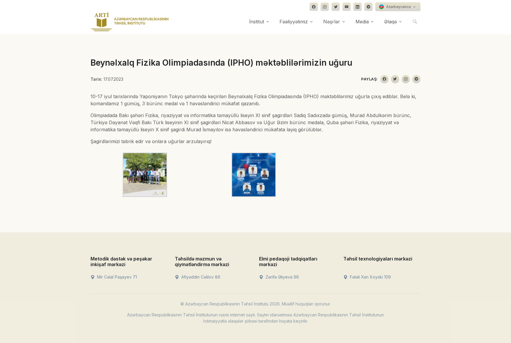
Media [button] (362, 22)
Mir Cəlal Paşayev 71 (116, 276)
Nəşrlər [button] (331, 22)
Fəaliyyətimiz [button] (293, 22)
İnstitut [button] (256, 22)
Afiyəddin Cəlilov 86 (200, 276)
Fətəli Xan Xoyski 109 (370, 276)
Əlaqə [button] (390, 22)
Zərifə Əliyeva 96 (281, 276)
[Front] (129, 21)
